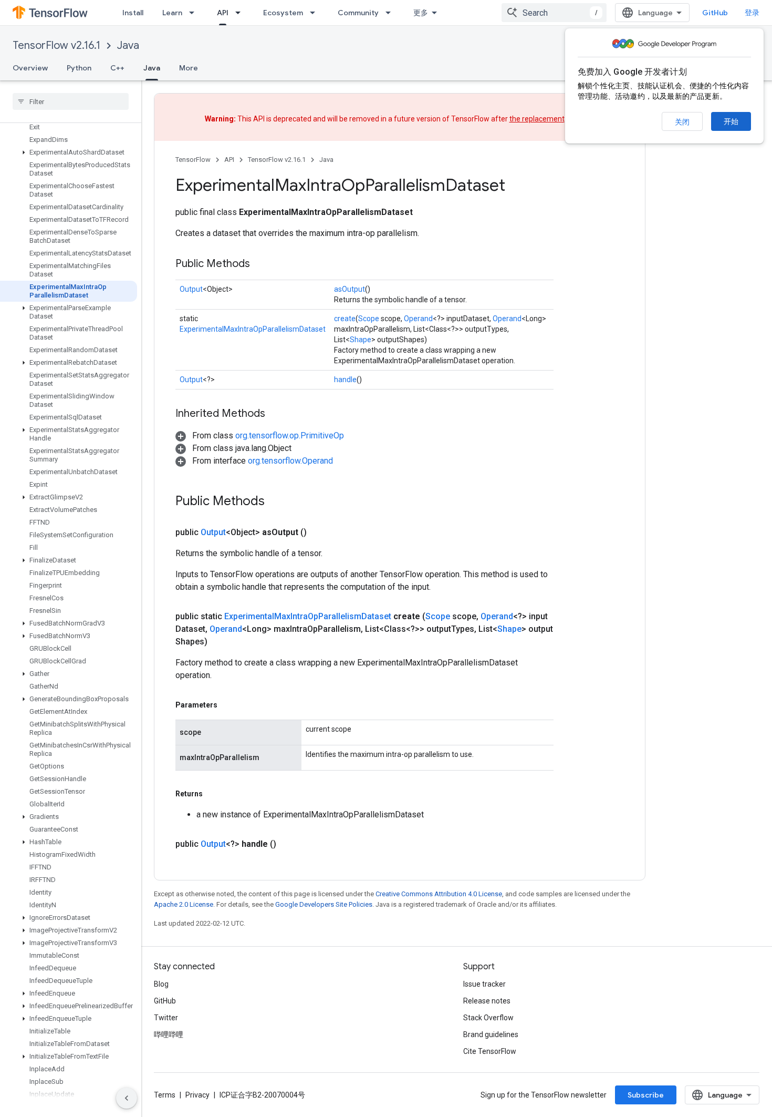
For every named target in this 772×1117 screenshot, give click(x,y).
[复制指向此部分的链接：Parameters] (227, 705)
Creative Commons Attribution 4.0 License (438, 894)
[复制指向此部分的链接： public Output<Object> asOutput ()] (319, 532)
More (188, 68)
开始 (731, 121)
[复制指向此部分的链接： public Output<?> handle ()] (288, 844)
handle (345, 379)
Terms (164, 1095)
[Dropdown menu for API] (241, 12)
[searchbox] (71, 101)
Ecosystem (283, 12)
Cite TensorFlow (489, 1051)
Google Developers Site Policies (323, 904)
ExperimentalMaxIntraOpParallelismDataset (253, 329)
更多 (420, 12)
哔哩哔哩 (168, 1034)
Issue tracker (484, 984)
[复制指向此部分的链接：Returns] (213, 793)
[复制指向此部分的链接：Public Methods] (260, 264)
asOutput (349, 289)
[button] (68, 152)
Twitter (166, 1017)
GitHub (715, 12)
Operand (418, 318)
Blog (161, 984)
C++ (117, 68)
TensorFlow (193, 159)
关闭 (682, 122)
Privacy (197, 1095)
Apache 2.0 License (183, 904)
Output (191, 289)
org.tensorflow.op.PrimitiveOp (289, 435)
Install (132, 12)
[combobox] (554, 12)
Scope (368, 318)
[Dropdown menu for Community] (391, 12)
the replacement (537, 119)
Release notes (486, 1001)
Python (79, 68)
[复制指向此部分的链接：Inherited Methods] (275, 414)
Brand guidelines (490, 1034)
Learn (172, 12)
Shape (360, 339)
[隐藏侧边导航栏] (126, 1098)
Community (358, 12)
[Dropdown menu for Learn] (194, 12)
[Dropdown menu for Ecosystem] (315, 12)
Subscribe (646, 1095)
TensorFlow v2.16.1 (56, 45)
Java (128, 45)
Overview (30, 68)
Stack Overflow (488, 1017)
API (222, 12)
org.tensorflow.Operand (290, 461)
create (345, 318)
